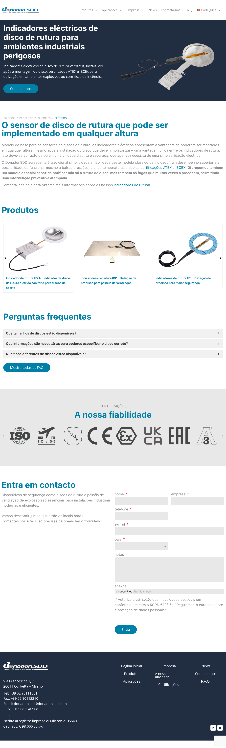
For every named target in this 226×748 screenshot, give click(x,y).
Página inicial (131, 666)
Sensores (44, 118)
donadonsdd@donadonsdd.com (40, 703)
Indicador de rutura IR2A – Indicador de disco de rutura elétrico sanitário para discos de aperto (38, 283)
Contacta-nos (170, 10)
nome (120, 494)
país (118, 539)
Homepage (8, 118)
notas (119, 555)
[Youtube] (220, 728)
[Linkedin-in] (213, 728)
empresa (178, 494)
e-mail (120, 524)
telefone (122, 509)
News (153, 10)
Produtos (86, 10)
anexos (120, 586)
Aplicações (109, 10)
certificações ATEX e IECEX (162, 168)
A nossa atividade (162, 675)
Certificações (168, 684)
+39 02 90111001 (23, 693)
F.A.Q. (188, 10)
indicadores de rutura (131, 185)
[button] (220, 258)
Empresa (133, 10)
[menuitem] (209, 9)
